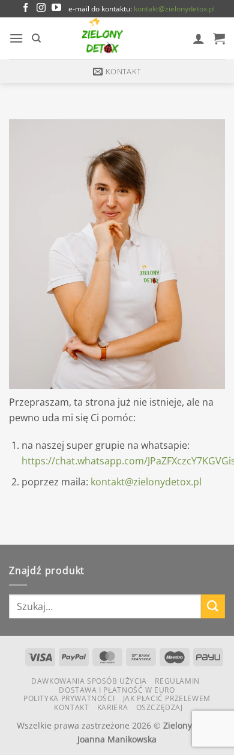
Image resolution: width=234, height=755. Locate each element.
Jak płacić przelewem (167, 698)
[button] (16, 38)
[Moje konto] (199, 38)
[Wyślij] (213, 606)
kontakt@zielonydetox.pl (174, 9)
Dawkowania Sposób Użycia (89, 681)
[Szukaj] (36, 38)
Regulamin (177, 681)
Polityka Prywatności (69, 698)
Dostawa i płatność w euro (117, 690)
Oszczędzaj (159, 707)
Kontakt (71, 707)
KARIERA (112, 707)
